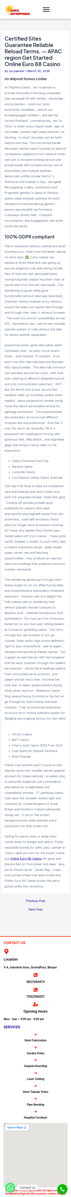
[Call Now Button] (62, 1189)
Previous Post (35, 900)
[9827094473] (35, 975)
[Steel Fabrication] (35, 1034)
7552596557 (35, 996)
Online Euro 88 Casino (26, 858)
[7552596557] (35, 989)
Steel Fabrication (35, 1040)
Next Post (36, 909)
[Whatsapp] (10, 1187)
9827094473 (35, 982)
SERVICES (12, 1027)
